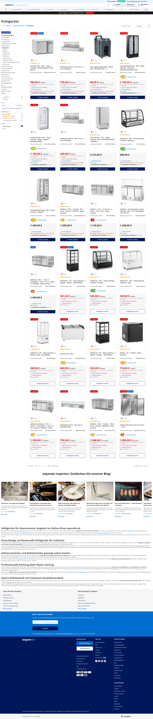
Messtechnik (5, 75)
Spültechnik (5, 70)
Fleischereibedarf (7, 68)
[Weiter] (49, 465)
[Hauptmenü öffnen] (5, 10)
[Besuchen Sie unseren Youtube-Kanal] (96, 661)
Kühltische (6, 52)
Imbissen (102, 580)
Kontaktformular (85, 643)
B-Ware (3, 93)
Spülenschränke (83, 572)
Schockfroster (130, 531)
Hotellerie (4, 89)
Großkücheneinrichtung (9, 44)
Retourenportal (84, 648)
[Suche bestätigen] (109, 5)
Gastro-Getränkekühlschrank (11, 62)
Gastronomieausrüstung (10, 603)
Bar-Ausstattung (7, 66)
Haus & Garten (5, 77)
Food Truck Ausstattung (10, 606)
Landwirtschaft (5, 81)
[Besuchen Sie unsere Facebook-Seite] (99, 661)
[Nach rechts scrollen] (133, 13)
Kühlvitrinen (6, 64)
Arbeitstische (72, 572)
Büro (2, 85)
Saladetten (81, 598)
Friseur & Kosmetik (7, 79)
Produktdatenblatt (131, 76)
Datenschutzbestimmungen (64, 633)
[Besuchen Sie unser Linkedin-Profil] (102, 661)
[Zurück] (36, 466)
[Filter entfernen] (9, 32)
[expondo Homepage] (3, 25)
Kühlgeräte (5, 48)
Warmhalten (5, 46)
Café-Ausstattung (8, 598)
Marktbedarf (5, 37)
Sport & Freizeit (6, 91)
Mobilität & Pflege (6, 87)
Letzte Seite (54, 466)
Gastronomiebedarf (7, 35)
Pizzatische (21, 559)
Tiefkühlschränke (8, 60)
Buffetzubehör (7, 595)
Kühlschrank (6, 54)
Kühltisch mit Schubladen (18, 531)
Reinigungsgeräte (6, 83)
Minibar (5, 50)
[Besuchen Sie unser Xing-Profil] (105, 661)
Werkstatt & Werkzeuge (8, 73)
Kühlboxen (6, 56)
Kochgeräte (5, 39)
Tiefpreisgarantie (36, 89)
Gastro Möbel (6, 41)
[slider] (2, 108)
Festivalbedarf (7, 600)
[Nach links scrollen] (19, 13)
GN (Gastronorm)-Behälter (101, 533)
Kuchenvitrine (7, 58)
